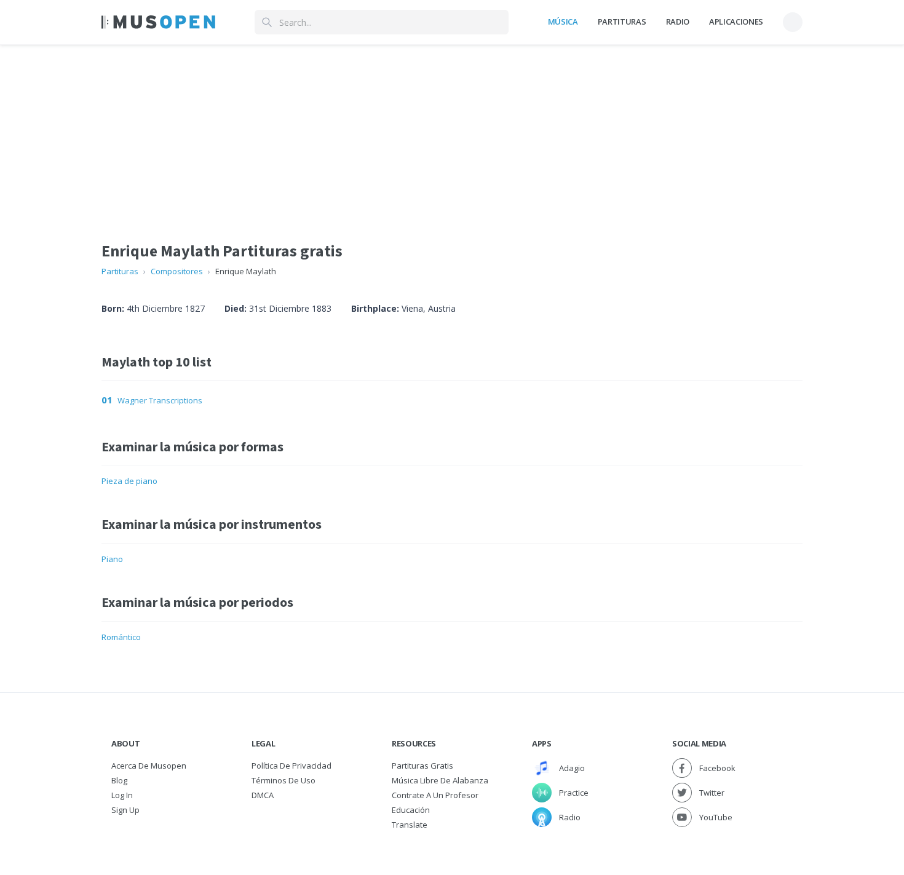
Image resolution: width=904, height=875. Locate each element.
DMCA (263, 795)
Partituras (622, 21)
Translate (409, 824)
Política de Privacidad (291, 765)
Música (563, 21)
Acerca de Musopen (148, 765)
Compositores (177, 271)
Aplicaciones (736, 21)
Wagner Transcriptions (159, 400)
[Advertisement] (452, 131)
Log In (122, 795)
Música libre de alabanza (440, 780)
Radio (677, 21)
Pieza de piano (129, 480)
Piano (112, 558)
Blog (119, 780)
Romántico (121, 637)
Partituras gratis (422, 765)
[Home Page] (158, 22)
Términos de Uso (283, 780)
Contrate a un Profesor (435, 795)
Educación (411, 809)
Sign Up (125, 809)
